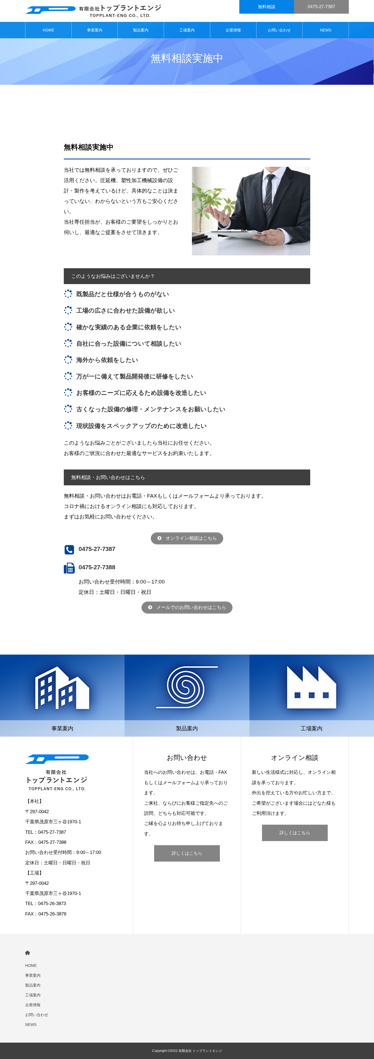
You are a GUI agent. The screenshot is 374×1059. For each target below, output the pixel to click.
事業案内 (94, 30)
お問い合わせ (279, 30)
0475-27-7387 (321, 6)
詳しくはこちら (187, 853)
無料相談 (266, 6)
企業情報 (233, 30)
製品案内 (140, 30)
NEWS (325, 30)
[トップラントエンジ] (93, 10)
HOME (48, 30)
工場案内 (187, 30)
